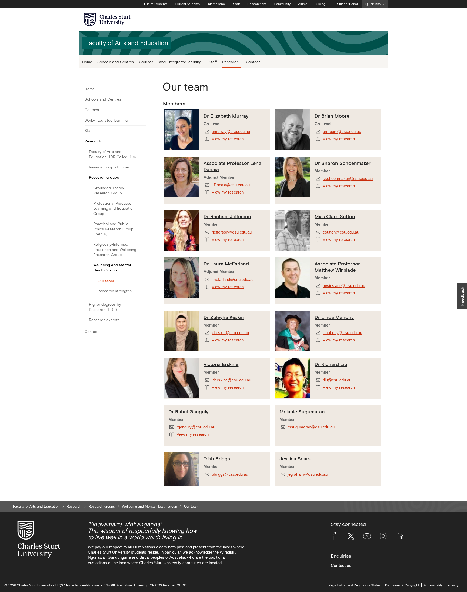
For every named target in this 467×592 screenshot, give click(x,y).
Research (93, 141)
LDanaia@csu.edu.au (231, 185)
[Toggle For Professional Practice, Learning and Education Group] (143, 208)
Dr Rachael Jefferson (227, 216)
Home (87, 61)
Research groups (104, 177)
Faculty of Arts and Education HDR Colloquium (112, 154)
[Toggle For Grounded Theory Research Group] (143, 191)
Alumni (303, 4)
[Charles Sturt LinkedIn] (400, 537)
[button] (462, 296)
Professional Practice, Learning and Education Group (114, 208)
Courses (146, 61)
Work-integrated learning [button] (179, 61)
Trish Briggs (217, 458)
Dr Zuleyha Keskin (224, 317)
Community (282, 4)
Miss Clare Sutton (335, 216)
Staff (236, 4)
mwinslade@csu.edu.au (344, 286)
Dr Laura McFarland (226, 264)
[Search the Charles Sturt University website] (377, 20)
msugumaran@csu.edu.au (311, 427)
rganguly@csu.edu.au (195, 427)
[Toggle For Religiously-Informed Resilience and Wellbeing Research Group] (143, 249)
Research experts (104, 320)
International (216, 4)
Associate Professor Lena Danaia (232, 166)
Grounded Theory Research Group (108, 190)
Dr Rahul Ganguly (188, 411)
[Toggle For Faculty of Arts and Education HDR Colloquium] (143, 154)
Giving (320, 4)
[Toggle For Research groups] (143, 177)
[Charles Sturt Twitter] (351, 537)
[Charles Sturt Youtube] (367, 537)
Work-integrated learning (106, 120)
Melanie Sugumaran (302, 411)
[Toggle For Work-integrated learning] (143, 120)
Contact (253, 61)
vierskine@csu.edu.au (231, 380)
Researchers (256, 4)
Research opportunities (109, 167)
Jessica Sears (295, 458)
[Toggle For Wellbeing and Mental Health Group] (143, 268)
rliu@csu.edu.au (337, 380)
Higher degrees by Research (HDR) (105, 307)
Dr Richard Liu (331, 364)
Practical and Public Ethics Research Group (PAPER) (113, 229)
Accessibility (433, 585)
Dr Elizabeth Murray (226, 116)
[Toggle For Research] (143, 141)
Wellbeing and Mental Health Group (112, 267)
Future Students (155, 4)
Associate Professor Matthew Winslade (337, 267)
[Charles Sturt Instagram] (383, 537)
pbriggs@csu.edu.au (230, 474)
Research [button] (230, 61)
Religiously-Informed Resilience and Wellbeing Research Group (114, 249)
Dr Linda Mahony (334, 317)
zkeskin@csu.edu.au (230, 333)
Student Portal (347, 4)
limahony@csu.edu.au (342, 333)
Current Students (187, 4)
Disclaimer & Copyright (402, 585)
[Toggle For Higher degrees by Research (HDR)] (143, 307)
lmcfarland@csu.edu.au (232, 279)
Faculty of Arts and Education (36, 506)
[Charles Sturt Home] (139, 4)
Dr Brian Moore (332, 116)
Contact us (341, 565)
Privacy (452, 585)
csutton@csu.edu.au (341, 232)
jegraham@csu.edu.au (308, 474)
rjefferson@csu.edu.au (232, 232)
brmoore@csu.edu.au (342, 131)
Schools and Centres (115, 61)
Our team (106, 281)
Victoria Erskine (221, 364)
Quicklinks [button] (373, 4)
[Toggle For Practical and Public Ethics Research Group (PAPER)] (143, 229)
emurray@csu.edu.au (231, 131)
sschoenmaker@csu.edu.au (348, 179)
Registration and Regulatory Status (354, 585)
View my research (228, 139)
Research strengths (115, 291)
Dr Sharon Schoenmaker (343, 163)
